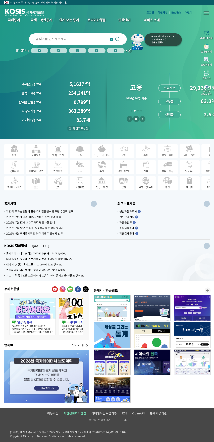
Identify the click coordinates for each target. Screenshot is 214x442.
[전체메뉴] (206, 12)
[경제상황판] (112, 390)
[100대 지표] (112, 308)
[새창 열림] (33, 316)
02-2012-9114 (100, 432)
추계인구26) (31, 84)
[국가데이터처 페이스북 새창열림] (78, 289)
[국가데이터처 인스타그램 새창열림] (63, 289)
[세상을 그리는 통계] (112, 335)
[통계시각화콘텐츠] (208, 290)
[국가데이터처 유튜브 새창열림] (55, 289)
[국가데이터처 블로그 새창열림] (70, 289)
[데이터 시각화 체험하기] (152, 308)
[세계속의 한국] (152, 362)
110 (122, 432)
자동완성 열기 (111, 39)
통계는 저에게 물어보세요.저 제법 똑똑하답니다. (163, 39)
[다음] (142, 119)
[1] (131, 111)
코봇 (137, 41)
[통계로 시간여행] (192, 335)
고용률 (169, 101)
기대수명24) (31, 120)
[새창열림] (46, 376)
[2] (134, 111)
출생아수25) (31, 93)
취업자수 (169, 88)
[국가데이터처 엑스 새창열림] (86, 289)
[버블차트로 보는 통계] (152, 335)
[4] (141, 111)
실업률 (169, 115)
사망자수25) (31, 111)
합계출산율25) (30, 102)
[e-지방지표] (192, 308)
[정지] (136, 119)
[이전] (130, 119)
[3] (138, 111)
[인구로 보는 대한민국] (192, 362)
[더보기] (94, 204)
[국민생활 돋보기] (112, 362)
